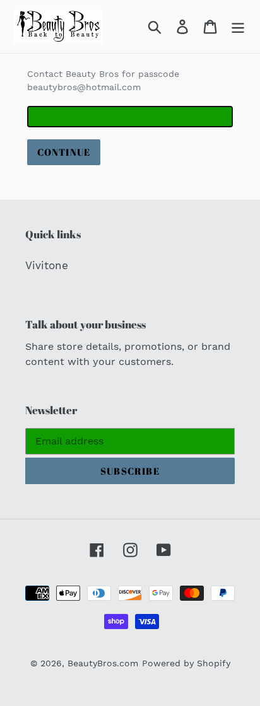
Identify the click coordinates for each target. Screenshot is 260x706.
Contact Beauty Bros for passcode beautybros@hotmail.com (103, 80)
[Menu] (238, 26)
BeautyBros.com (103, 663)
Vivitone (46, 265)
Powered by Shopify (186, 663)
